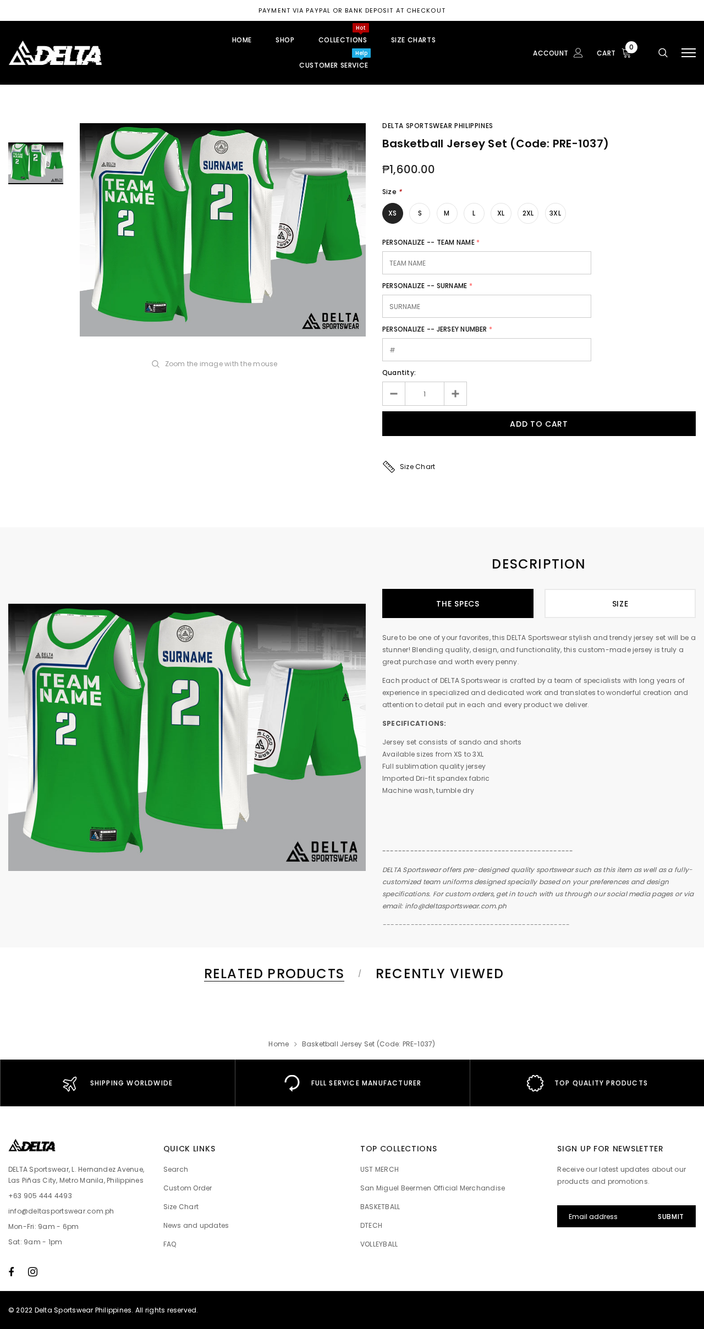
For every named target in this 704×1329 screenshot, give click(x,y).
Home (278, 1044)
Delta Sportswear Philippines (437, 125)
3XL (555, 213)
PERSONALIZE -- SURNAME (424, 285)
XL (500, 213)
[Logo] (91, 53)
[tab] (272, 973)
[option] (223, 230)
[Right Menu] (688, 53)
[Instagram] (32, 1272)
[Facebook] (11, 1272)
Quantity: (399, 372)
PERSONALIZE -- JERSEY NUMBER (434, 329)
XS (392, 213)
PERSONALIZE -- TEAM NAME (428, 242)
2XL (528, 213)
